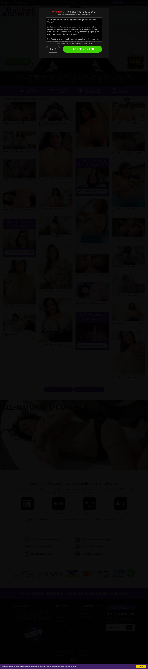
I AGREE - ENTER (82, 49)
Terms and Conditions (74, 43)
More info (73, 666)
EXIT (53, 49)
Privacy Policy (87, 43)
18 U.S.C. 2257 (60, 43)
